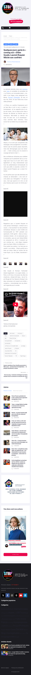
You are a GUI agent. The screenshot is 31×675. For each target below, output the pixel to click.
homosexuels (7, 343)
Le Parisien (16, 348)
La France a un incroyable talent (11, 345)
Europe (5, 619)
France (10, 36)
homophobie (17, 340)
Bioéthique (24, 613)
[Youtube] (21, 595)
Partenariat (10, 626)
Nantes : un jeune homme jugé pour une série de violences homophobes (19, 414)
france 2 (23, 335)
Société (19, 629)
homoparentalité (8, 340)
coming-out (19, 333)
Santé (13, 629)
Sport (26, 630)
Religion (8, 630)
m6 (15, 350)
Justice (4, 626)
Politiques (24, 625)
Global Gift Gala (12, 338)
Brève (2, 616)
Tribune (24, 633)
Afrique (3, 613)
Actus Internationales (17, 609)
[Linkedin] (25, 595)
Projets (3, 629)
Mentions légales (5, 667)
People (11, 44)
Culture (17, 616)
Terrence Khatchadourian (13, 62)
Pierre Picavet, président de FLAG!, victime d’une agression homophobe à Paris (19, 397)
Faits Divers (21, 619)
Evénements (11, 619)
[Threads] (16, 595)
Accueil (5, 36)
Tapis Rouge (23, 356)
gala (5, 338)
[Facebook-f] (8, 595)
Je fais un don (15, 554)
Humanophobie (20, 622)
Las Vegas (23, 345)
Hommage (10, 622)
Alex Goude (12, 333)
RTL (16, 356)
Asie (7, 613)
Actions (4, 609)
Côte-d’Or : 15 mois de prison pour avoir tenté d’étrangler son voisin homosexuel (19, 442)
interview (24, 89)
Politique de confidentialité (17, 667)
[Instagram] (12, 595)
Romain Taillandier (14, 97)
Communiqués (9, 616)
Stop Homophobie (10, 633)
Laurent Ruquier (8, 348)
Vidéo (16, 44)
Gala (8, 91)
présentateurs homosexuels (10, 353)
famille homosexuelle (14, 335)
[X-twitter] (3, 595)
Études (17, 637)
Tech (21, 633)
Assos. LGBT (14, 612)
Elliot (6, 335)
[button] (28, 28)
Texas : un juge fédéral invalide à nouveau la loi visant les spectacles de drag (19, 406)
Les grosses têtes (8, 350)
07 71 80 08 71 (15, 584)
